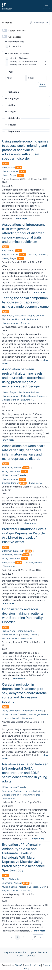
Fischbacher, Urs (10, 319)
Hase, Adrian (8, 167)
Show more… (27, 323)
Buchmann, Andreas (29, 392)
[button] (15, 42)
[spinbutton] (15, 78)
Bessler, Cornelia (37, 254)
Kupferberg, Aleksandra (14, 315)
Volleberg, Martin (37, 886)
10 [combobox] (35, 937)
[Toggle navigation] (46, 6)
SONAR (18, 965)
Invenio (28, 965)
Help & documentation (15, 952)
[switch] (4, 30)
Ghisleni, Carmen (10, 399)
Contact (31, 955)
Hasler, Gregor (9, 175)
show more (21, 218)
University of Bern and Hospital (22, 64)
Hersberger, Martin (38, 714)
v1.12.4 (37, 965)
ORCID (18, 168)
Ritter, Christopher (11, 471)
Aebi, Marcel (8, 250)
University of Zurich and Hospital (23, 61)
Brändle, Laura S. (29, 319)
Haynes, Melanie (10, 171)
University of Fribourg (18, 58)
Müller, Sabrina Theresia (33, 396)
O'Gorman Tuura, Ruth (13, 551)
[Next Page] (29, 937)
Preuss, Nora (8, 631)
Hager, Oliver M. (36, 315)
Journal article (15, 46)
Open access (14, 36)
